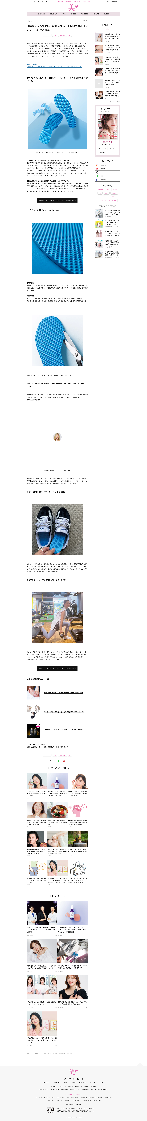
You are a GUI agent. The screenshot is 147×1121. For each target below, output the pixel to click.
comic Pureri (108, 1097)
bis (68, 1097)
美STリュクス (86, 1)
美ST (63, 1097)
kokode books (87, 1100)
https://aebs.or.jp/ (90, 1111)
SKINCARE (41, 14)
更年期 (77, 1086)
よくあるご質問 (55, 1089)
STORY (52, 1097)
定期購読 (102, 152)
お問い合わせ (64, 1089)
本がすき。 (60, 1100)
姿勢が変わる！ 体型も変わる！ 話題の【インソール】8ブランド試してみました (54, 67)
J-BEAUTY (60, 1)
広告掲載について (74, 1089)
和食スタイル (74, 1097)
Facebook (103, 179)
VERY (47, 1097)
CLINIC (106, 14)
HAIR (63, 14)
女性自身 (83, 1097)
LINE (102, 176)
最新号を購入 (102, 148)
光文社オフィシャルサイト (102, 1089)
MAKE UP (53, 14)
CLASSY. (41, 1097)
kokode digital (97, 1100)
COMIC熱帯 (99, 1097)
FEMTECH (84, 14)
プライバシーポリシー (87, 1089)
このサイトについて (43, 1089)
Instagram (103, 165)
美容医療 (70, 1086)
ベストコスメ (77, 1)
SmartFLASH (91, 1097)
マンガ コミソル (50, 1100)
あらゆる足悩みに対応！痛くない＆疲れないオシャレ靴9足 (64, 712)
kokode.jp (67, 1100)
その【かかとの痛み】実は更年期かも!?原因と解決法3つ (63, 693)
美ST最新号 (68, 1)
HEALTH (96, 14)
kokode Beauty (77, 1100)
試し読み (112, 148)
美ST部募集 (114, 1)
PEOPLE (73, 14)
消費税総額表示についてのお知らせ (73, 1104)
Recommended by (80, 885)
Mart (58, 1097)
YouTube (103, 168)
